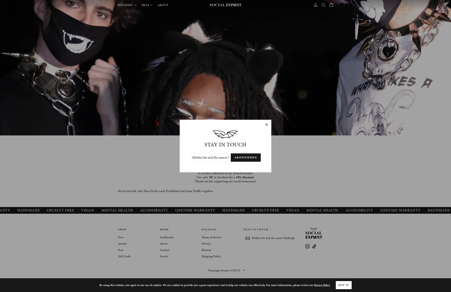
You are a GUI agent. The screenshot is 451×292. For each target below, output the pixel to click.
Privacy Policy (322, 285)
